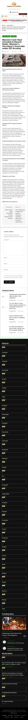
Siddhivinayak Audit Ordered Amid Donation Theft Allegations (17, 296)
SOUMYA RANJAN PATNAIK (9, 683)
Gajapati (4, 387)
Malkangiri (4, 458)
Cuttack (4, 555)
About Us (23, 715)
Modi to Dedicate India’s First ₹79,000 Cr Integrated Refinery (17, 317)
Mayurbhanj (5, 432)
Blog (12, 717)
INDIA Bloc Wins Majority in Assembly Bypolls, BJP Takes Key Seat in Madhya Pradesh (12, 675)
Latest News (6, 36)
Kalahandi (4, 361)
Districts (4, 354)
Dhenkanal (5, 538)
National (13, 36)
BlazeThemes (14, 713)
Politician (10, 677)
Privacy (16, 717)
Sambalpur (5, 352)
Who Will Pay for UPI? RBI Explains (15, 643)
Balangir (4, 599)
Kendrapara (5, 520)
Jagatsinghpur (5, 493)
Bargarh (4, 582)
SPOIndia (10, 715)
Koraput (4, 379)
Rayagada (4, 423)
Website (6, 269)
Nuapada (4, 511)
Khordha (4, 467)
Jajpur (3, 396)
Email (5, 263)
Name (6, 257)
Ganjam (4, 529)
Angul (3, 608)
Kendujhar (4, 502)
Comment (6, 239)
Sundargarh (5, 485)
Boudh (3, 564)
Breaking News (11, 641)
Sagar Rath (6, 51)
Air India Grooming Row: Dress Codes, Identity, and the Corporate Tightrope (16, 328)
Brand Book (17, 715)
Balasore (4, 591)
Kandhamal (5, 449)
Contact (21, 717)
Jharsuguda (5, 370)
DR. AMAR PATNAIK (7, 701)
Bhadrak (4, 573)
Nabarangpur (5, 414)
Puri (3, 476)
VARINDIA (4, 715)
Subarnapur (5, 440)
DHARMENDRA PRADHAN (9, 692)
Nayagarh (4, 405)
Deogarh (4, 546)
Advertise (7, 717)
